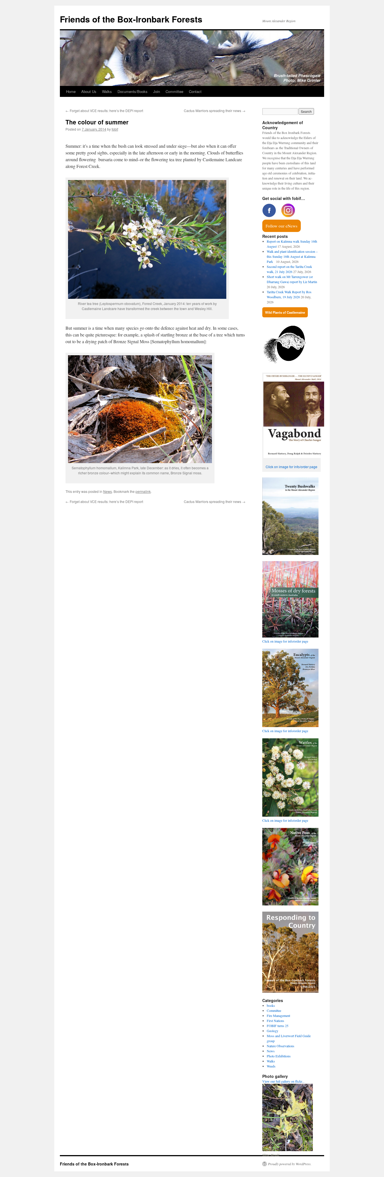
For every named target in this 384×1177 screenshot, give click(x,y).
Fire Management (278, 1015)
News (107, 491)
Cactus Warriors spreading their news (214, 110)
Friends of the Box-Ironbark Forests (131, 19)
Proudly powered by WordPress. (289, 1164)
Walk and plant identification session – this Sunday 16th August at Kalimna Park (292, 256)
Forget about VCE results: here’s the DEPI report (104, 110)
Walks (107, 91)
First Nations (275, 1020)
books (271, 1005)
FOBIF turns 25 (277, 1025)
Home (71, 91)
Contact (195, 91)
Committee (174, 91)
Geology (272, 1030)
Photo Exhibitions (279, 1056)
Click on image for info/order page (291, 466)
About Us (88, 91)
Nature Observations (280, 1046)
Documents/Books (133, 91)
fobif (115, 129)
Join (156, 91)
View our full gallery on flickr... (283, 1081)
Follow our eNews (281, 226)
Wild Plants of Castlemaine (285, 312)
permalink (143, 491)
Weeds (271, 1066)
